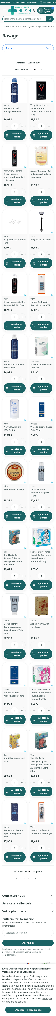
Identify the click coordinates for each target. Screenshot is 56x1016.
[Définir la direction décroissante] (41, 69)
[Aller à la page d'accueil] (19, 10)
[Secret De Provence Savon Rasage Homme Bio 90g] (41, 537)
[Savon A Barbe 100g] (14, 471)
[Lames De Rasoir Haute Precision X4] (41, 284)
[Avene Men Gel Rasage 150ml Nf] (14, 90)
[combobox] (24, 19)
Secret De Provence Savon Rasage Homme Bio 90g (40, 558)
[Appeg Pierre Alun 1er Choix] (41, 606)
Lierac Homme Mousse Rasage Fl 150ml (39, 492)
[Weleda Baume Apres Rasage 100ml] (14, 674)
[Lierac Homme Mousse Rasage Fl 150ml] (41, 471)
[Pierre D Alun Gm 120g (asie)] (14, 409)
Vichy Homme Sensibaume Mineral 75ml (40, 111)
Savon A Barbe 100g (14, 489)
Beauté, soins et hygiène (23, 26)
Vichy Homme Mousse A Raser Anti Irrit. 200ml (14, 177)
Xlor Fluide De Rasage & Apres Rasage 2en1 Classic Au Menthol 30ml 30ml (40, 764)
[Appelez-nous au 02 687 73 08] (33, 10)
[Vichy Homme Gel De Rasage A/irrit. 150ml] (14, 284)
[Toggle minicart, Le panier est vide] (40, 10)
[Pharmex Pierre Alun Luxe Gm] (41, 346)
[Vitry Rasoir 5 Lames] (41, 221)
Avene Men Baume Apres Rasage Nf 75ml (13, 833)
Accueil (5, 26)
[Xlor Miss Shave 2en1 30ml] (14, 740)
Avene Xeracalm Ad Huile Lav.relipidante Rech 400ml (41, 174)
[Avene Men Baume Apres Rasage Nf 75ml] (14, 812)
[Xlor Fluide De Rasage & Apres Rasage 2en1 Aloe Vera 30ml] (14, 537)
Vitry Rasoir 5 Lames (41, 239)
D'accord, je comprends (28, 1010)
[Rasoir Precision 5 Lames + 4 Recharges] (41, 812)
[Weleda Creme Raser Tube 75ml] (41, 409)
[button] (28, 48)
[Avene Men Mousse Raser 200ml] (14, 346)
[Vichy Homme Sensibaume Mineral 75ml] (41, 90)
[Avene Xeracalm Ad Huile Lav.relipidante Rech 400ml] (41, 156)
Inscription (28, 942)
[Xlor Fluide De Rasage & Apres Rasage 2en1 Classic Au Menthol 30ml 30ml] (41, 740)
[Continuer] (39, 878)
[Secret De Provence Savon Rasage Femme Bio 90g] (41, 674)
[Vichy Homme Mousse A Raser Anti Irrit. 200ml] (14, 156)
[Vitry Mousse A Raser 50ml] (14, 221)
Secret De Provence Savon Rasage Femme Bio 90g (40, 695)
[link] (17, 878)
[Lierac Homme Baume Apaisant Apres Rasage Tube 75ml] (14, 606)
